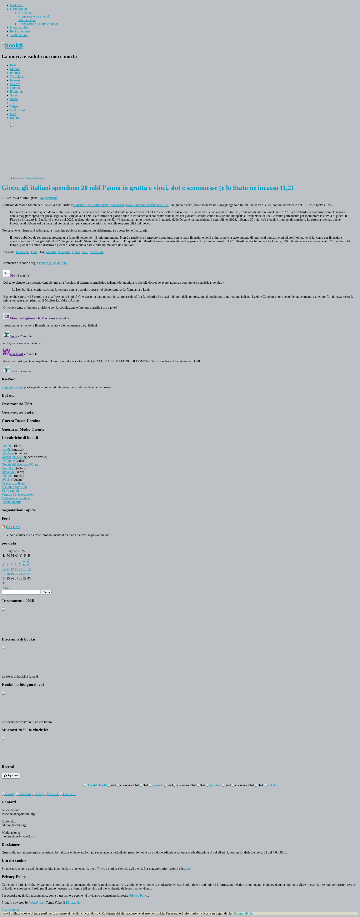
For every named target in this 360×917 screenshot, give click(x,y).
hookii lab (16, 5)
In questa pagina (12, 387)
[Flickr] (37, 794)
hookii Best (17, 110)
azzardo (51, 252)
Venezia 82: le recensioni (18, 494)
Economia (16, 91)
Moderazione (27, 20)
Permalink (97, 252)
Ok (234, 913)
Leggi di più (245, 913)
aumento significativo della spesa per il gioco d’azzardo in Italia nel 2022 (121, 205)
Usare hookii (18, 9)
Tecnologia (17, 76)
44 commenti (49, 198)
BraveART (9, 472)
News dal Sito (19, 27)
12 (12, 569)
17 (4, 574)
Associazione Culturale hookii (38, 24)
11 (8, 569)
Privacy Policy (138, 895)
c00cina (7, 479)
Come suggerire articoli (33, 16)
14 (20, 569)
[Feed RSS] (68, 794)
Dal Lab (13, 527)
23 (29, 574)
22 (24, 574)
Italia (13, 65)
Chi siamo (25, 12)
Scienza (15, 84)
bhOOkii (7, 445)
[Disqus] (180, 320)
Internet (15, 80)
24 (4, 578)
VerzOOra (8, 468)
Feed (13, 114)
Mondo (15, 69)
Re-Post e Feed (20, 31)
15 (24, 569)
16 (29, 569)
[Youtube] (51, 794)
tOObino (7, 475)
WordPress (36, 902)
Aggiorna (13, 775)
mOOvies (8, 453)
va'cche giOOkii (12, 457)
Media (14, 99)
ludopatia (64, 252)
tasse (85, 252)
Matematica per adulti (16, 498)
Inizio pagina (10, 909)
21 (20, 574)
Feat (34, 252)
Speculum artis (11, 502)
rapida (76, 252)
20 (16, 574)
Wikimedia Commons (34, 178)
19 (12, 574)
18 (8, 574)
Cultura (15, 88)
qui (189, 868)
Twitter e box (19, 35)
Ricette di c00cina (13, 483)
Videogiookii (10, 490)
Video (14, 106)
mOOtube (8, 460)
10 (4, 569)
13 (16, 569)
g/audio (6, 449)
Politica (15, 73)
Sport (13, 95)
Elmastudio (73, 902)
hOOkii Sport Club (14, 487)
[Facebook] (23, 794)
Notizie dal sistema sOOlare (20, 464)
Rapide (14, 118)
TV (12, 103)
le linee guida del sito (53, 263)
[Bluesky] (8, 794)
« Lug (6, 587)
